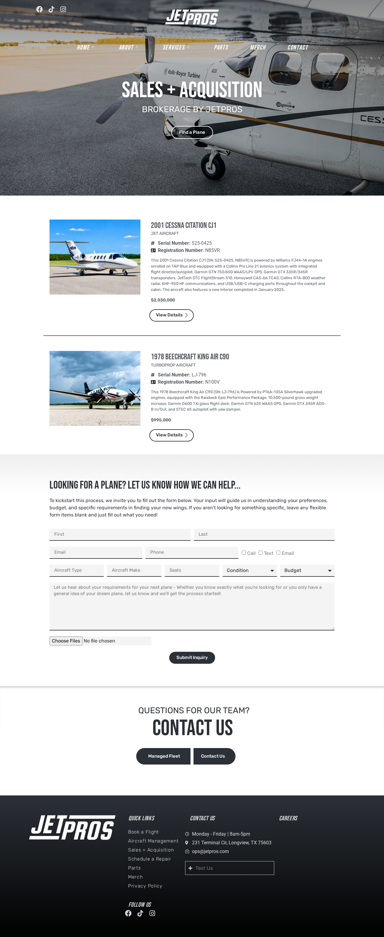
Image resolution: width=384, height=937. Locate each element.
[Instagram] (66, 12)
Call (251, 553)
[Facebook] (42, 12)
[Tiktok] (54, 12)
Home (83, 47)
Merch (258, 47)
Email (288, 553)
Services (174, 47)
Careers (288, 818)
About (126, 47)
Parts (221, 47)
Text (268, 553)
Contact (297, 47)
